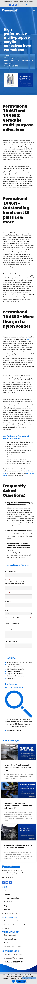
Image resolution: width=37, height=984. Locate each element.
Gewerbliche (16, 623)
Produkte (7, 894)
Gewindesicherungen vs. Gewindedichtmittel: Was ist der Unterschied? (18, 805)
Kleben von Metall (26, 60)
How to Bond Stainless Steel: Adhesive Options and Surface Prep (17, 767)
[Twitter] (13, 5)
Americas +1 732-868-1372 (13, 954)
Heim (5, 890)
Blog (5, 906)
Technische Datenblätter (12, 913)
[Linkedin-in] (16, 5)
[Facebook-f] (10, 5)
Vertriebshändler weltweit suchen (15, 925)
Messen (6, 929)
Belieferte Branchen (11, 902)
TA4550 (5, 473)
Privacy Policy (21, 981)
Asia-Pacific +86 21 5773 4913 (14, 962)
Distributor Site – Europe (26, 1)
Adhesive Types (9, 58)
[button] (23, 4)
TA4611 (28, 471)
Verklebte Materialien (11, 898)
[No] (29, 978)
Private (7, 623)
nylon (28, 339)
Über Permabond (10, 935)
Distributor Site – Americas (11, 1)
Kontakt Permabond (11, 921)
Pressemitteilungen (10, 939)
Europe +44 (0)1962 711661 (13, 958)
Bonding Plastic (9, 63)
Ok (13, 981)
